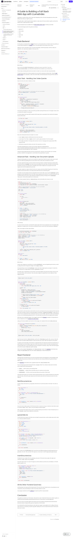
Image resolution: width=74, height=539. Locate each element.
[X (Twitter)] (5, 536)
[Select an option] (66, 1)
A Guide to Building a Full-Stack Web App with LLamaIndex (50, 5)
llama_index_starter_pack (39, 24)
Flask (32, 43)
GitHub (71, 1)
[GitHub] (2, 536)
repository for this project (33, 318)
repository (49, 349)
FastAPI (30, 45)
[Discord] (4, 536)
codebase (32, 490)
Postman (45, 317)
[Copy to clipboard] (58, 52)
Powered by (52, 519)
